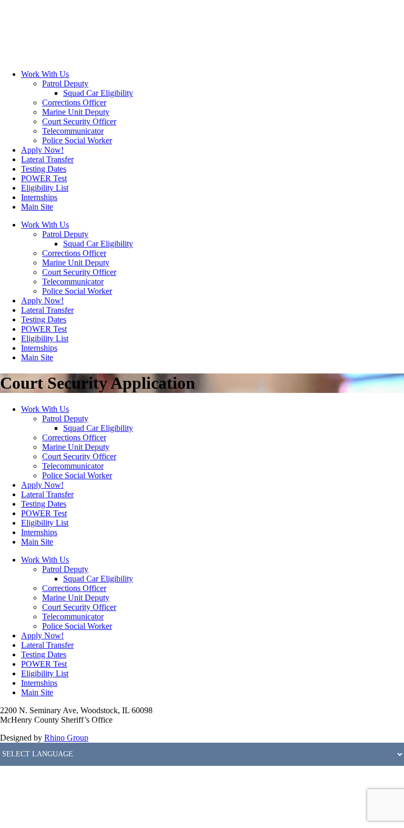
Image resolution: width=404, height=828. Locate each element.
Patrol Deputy (65, 83)
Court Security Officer (79, 121)
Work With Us (45, 74)
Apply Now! (42, 149)
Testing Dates (43, 168)
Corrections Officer (74, 102)
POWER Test (44, 178)
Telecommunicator (73, 130)
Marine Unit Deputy (75, 111)
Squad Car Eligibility (98, 92)
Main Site (37, 206)
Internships (39, 197)
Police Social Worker (77, 140)
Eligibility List (44, 187)
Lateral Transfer (47, 159)
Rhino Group (66, 737)
